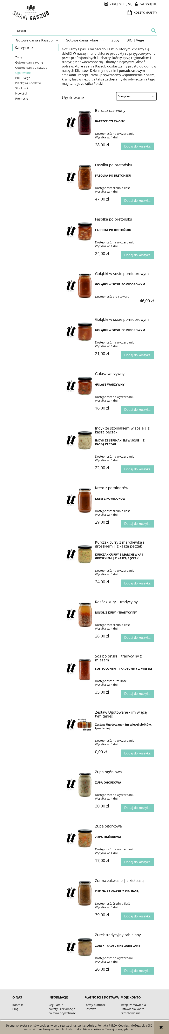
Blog (15, 1009)
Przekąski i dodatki (28, 83)
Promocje (21, 98)
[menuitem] (37, 40)
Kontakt (17, 1005)
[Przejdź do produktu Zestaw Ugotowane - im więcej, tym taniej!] (79, 724)
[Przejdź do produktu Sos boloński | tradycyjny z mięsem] (79, 668)
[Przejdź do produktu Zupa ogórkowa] (79, 784)
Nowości (21, 93)
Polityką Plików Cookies (113, 1025)
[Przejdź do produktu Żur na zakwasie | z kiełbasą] (79, 893)
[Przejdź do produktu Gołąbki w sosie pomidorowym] (79, 286)
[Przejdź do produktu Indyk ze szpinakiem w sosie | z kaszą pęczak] (79, 440)
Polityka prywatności (62, 1013)
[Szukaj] (153, 30)
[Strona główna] (30, 12)
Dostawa (90, 1009)
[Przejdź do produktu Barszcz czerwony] (79, 123)
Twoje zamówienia (133, 1005)
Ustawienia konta (132, 1009)
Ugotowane (23, 73)
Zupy (18, 57)
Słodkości (21, 88)
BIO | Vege (22, 78)
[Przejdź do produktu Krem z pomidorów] (79, 500)
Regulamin (55, 1005)
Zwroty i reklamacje (61, 1009)
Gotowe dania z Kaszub (31, 68)
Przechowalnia (131, 1013)
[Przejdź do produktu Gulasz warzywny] (79, 386)
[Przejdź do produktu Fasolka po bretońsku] (79, 177)
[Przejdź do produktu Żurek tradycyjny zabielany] (79, 947)
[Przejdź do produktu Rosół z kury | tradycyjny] (79, 614)
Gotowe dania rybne (29, 62)
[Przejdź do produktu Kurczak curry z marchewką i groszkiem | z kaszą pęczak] (79, 554)
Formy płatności (95, 1005)
